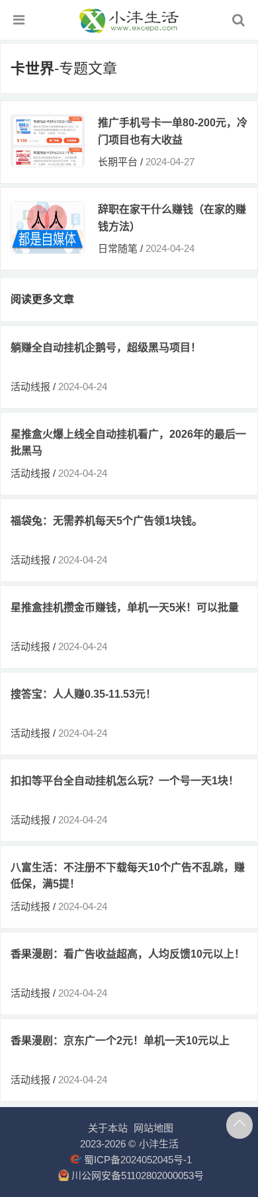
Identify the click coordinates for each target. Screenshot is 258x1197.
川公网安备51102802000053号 (136, 1175)
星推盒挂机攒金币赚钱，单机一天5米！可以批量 (125, 607)
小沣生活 (159, 1143)
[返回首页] (129, 29)
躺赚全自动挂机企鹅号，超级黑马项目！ (106, 347)
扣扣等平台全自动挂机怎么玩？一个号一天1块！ (125, 780)
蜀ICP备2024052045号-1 (136, 1159)
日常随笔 (118, 248)
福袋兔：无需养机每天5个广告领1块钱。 (106, 520)
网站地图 (153, 1128)
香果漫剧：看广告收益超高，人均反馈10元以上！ (128, 954)
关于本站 (108, 1128)
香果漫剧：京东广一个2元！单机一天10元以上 (120, 1040)
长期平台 (118, 161)
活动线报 (30, 386)
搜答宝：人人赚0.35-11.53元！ (83, 694)
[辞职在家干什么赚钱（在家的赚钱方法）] (47, 249)
